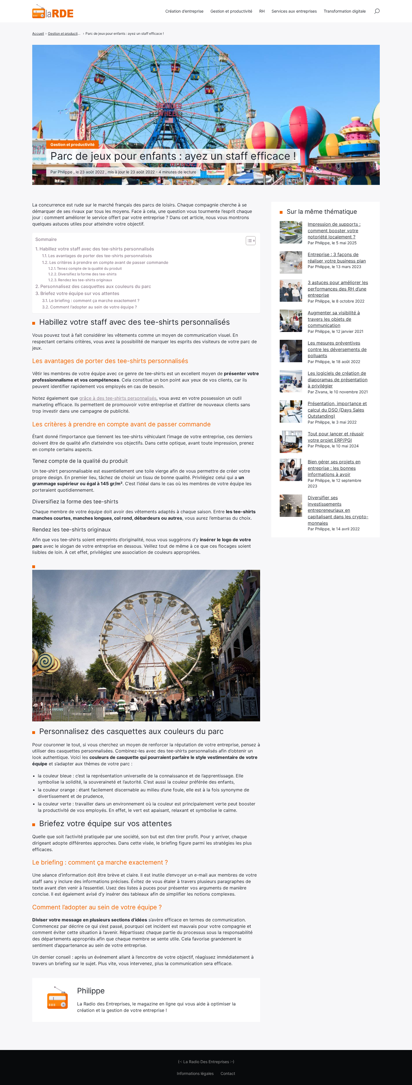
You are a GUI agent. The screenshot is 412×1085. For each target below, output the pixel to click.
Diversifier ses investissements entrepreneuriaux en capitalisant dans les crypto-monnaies (338, 510)
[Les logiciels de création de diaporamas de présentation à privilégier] (291, 381)
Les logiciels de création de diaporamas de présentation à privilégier (337, 379)
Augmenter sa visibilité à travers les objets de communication (334, 319)
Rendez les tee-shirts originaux (85, 280)
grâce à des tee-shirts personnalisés (117, 398)
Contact (228, 1073)
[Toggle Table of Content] (248, 240)
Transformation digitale (345, 11)
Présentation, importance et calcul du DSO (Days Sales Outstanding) (337, 410)
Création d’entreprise (184, 11)
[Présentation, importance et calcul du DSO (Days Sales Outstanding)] (291, 411)
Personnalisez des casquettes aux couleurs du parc (95, 286)
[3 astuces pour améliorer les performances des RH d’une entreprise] (291, 290)
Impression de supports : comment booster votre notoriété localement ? (334, 230)
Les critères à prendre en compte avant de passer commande (108, 262)
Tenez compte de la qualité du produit (89, 268)
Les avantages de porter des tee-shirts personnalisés (100, 255)
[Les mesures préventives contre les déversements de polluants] (291, 351)
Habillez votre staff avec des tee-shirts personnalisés (97, 249)
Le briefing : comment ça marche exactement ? (94, 300)
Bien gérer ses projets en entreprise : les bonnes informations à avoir (334, 468)
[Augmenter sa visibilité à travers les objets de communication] (291, 321)
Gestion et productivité (231, 11)
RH (262, 11)
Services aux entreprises (294, 11)
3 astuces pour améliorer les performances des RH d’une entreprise (338, 289)
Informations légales (195, 1073)
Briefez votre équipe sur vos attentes (79, 293)
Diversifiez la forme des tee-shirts (87, 274)
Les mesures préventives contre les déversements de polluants (337, 349)
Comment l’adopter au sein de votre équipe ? (93, 307)
